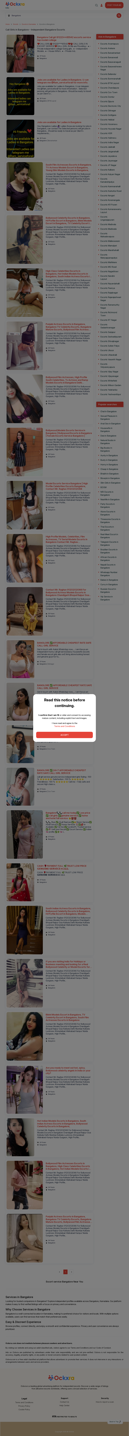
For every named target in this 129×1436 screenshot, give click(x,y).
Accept (64, 735)
